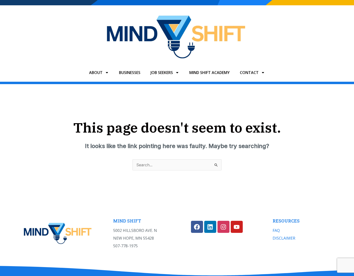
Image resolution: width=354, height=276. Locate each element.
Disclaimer (284, 238)
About (96, 72)
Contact (249, 72)
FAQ (276, 230)
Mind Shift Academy (209, 72)
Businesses (129, 72)
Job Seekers (162, 72)
